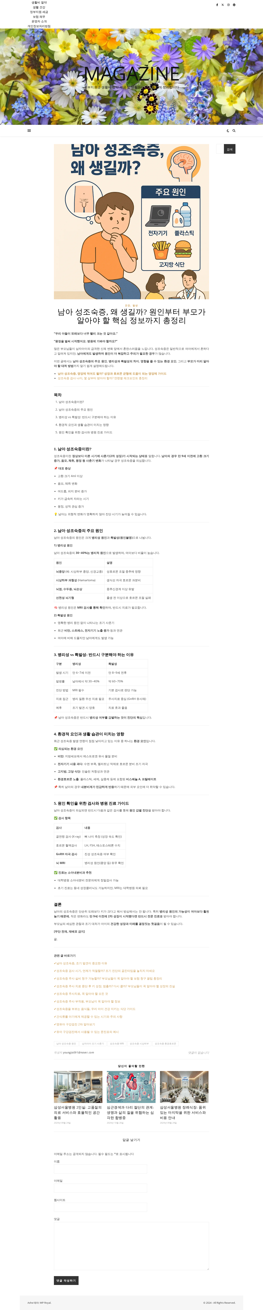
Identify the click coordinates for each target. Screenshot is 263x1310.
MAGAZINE (131, 73)
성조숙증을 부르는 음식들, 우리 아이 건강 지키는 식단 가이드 (96, 1009)
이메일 (58, 1181)
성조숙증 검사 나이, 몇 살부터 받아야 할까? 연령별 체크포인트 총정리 (102, 378)
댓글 (57, 1219)
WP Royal (45, 1302)
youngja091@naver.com (78, 1052)
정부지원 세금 (39, 12)
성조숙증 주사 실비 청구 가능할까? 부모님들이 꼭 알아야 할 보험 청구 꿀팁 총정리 (109, 978)
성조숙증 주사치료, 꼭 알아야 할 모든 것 (82, 993)
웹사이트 (59, 1200)
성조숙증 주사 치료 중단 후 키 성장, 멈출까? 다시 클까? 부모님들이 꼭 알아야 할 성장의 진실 (115, 986)
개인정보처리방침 (39, 26)
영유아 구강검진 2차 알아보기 (75, 1024)
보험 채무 (39, 16)
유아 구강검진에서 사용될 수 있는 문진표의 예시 (87, 1032)
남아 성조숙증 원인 (66, 1043)
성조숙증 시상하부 (139, 1043)
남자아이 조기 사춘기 (93, 1043)
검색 (230, 149)
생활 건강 (39, 7)
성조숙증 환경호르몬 (165, 1043)
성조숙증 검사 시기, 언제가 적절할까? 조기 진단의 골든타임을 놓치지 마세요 (105, 971)
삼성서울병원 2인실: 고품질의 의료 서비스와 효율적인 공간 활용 (78, 1112)
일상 (135, 305)
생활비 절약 (39, 2)
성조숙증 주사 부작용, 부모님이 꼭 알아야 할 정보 (88, 1001)
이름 (57, 1161)
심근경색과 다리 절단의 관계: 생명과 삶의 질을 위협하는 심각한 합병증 (130, 1112)
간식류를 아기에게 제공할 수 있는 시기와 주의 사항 (89, 1016)
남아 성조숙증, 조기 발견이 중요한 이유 (81, 963)
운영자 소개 (39, 21)
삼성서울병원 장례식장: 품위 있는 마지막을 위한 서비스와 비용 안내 (183, 1112)
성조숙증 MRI (117, 1043)
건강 (127, 305)
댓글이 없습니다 (198, 1052)
